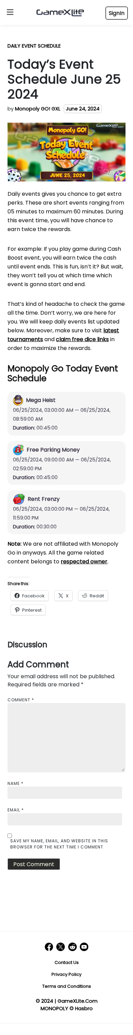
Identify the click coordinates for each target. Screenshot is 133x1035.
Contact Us (67, 962)
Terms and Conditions (66, 986)
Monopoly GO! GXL (37, 108)
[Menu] (8, 12)
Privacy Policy (66, 974)
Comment (21, 700)
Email (16, 810)
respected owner (84, 561)
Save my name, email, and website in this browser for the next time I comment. (59, 844)
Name (16, 783)
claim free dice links (82, 339)
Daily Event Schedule (34, 45)
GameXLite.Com (78, 1001)
